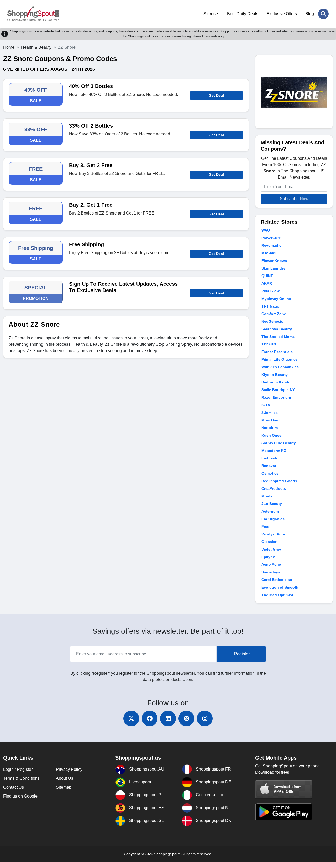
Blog (309, 14)
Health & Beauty (36, 47)
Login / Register (18, 769)
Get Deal (216, 95)
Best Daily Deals (242, 14)
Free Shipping (86, 244)
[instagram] (205, 718)
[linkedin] (168, 718)
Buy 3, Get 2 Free (90, 165)
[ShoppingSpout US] (33, 13)
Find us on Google (20, 796)
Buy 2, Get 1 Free (90, 205)
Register (242, 654)
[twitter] (131, 718)
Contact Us (13, 787)
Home (8, 47)
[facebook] (150, 718)
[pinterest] (186, 718)
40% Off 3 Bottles (91, 86)
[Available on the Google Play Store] (283, 811)
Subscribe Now (294, 198)
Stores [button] (209, 14)
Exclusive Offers (282, 14)
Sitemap (63, 787)
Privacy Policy (69, 769)
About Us (64, 778)
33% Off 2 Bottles (91, 126)
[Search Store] (323, 14)
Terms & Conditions (21, 778)
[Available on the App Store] (283, 789)
